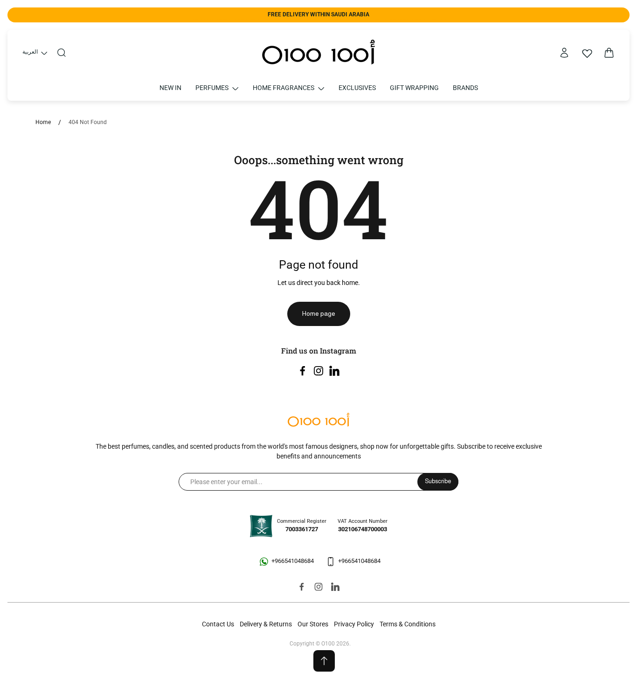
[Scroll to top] (324, 661)
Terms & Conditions (408, 624)
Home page (318, 313)
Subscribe (438, 481)
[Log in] (564, 52)
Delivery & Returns (266, 624)
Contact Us (218, 624)
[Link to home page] (318, 420)
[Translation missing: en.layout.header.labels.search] (61, 52)
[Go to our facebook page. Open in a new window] (302, 370)
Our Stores (313, 624)
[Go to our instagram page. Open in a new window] (318, 370)
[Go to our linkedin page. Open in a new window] (334, 370)
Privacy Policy (354, 624)
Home (43, 122)
